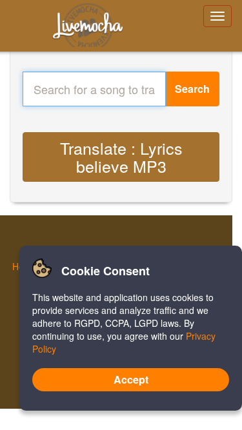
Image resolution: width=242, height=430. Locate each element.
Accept (131, 379)
